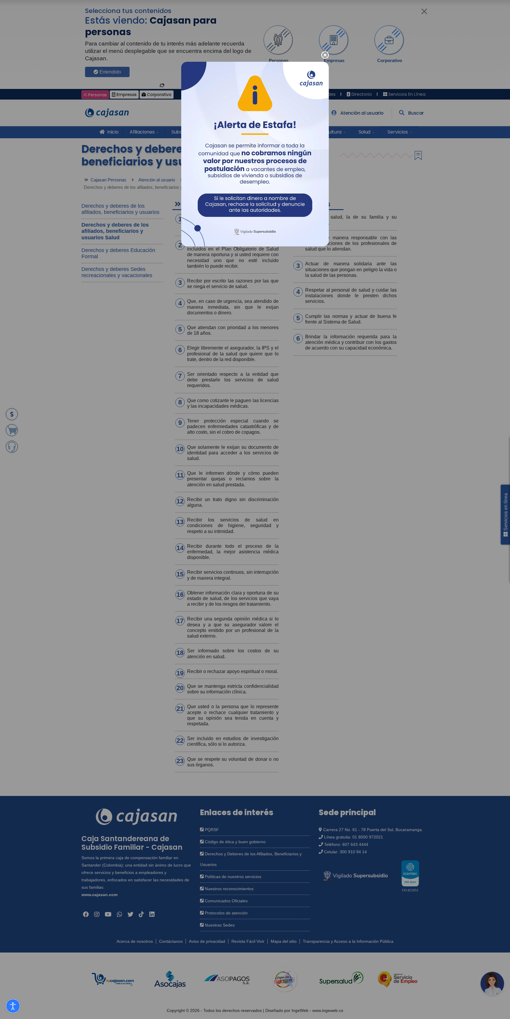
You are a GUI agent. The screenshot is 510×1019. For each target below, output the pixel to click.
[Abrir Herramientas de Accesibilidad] (13, 1006)
